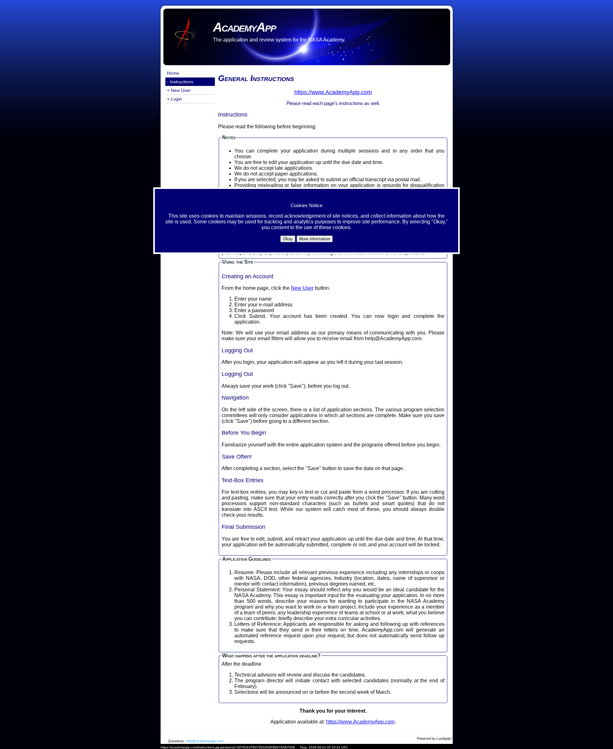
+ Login (174, 98)
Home (173, 73)
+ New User (179, 90)
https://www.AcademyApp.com (360, 721)
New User (302, 288)
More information (314, 238)
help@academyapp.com (204, 741)
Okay (288, 238)
